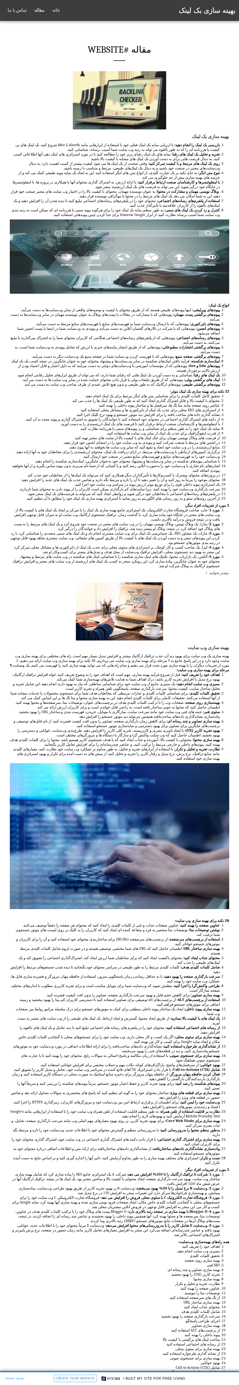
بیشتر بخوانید (218, 573)
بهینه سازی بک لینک (210, 136)
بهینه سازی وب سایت (208, 647)
